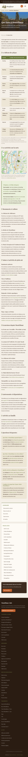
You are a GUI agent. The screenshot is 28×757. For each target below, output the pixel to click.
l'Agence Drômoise (12, 754)
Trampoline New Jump (8, 558)
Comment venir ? (5, 726)
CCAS (2, 695)
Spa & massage (7, 561)
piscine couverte (19, 196)
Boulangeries (4, 661)
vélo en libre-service (11, 178)
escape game (20, 440)
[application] (14, 162)
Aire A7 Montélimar (5, 721)
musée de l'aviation (19, 442)
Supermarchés (4, 663)
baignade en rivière (14, 198)
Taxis (2, 714)
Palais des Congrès (8, 564)
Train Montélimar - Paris (6, 709)
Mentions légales (4, 745)
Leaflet (17, 173)
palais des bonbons (13, 458)
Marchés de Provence (5, 629)
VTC (2, 716)
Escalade (6, 539)
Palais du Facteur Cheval (6, 624)
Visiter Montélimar (8, 531)
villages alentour (19, 472)
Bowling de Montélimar (9, 550)
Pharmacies (3, 653)
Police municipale (5, 685)
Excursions (5, 513)
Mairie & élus (4, 675)
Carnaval (3, 637)
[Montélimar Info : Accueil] (7, 6)
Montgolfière (6, 578)
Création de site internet (6, 738)
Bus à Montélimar (5, 706)
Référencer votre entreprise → (8, 610)
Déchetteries (4, 692)
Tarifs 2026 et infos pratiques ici (16, 377)
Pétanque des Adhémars (9, 545)
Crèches (3, 690)
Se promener (4, 632)
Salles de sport (7, 542)
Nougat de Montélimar (6, 622)
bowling (14, 440)
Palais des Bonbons (7, 421)
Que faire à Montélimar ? (6, 619)
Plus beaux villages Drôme (6, 627)
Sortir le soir (6, 528)
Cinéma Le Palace (7, 547)
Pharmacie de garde (5, 680)
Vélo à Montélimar (8, 572)
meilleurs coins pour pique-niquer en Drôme (11, 320)
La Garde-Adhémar (9, 275)
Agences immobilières (6, 658)
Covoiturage (4, 719)
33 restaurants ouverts (12, 474)
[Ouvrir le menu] (25, 6)
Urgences (3, 677)
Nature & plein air (7, 511)
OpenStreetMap (23, 173)
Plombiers (3, 648)
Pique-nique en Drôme (8, 575)
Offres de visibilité (5, 733)
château (12, 472)
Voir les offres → (7, 590)
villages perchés (12, 492)
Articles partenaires (5, 740)
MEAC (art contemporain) (9, 569)
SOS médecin (4, 682)
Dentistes (3, 666)
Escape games (7, 556)
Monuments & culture (8, 508)
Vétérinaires (4, 668)
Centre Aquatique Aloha (15, 297)
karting (6, 456)
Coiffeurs (3, 656)
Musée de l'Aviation (8, 567)
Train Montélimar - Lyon (6, 711)
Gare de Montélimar (5, 704)
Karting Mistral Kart (8, 553)
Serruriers (3, 646)
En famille (5, 519)
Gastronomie (6, 516)
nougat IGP (5, 400)
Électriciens (3, 651)
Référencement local (5, 735)
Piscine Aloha (7, 534)
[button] (3, 153)
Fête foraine (3, 639)
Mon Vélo (22, 283)
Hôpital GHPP (4, 687)
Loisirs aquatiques (7, 536)
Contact (3, 743)
